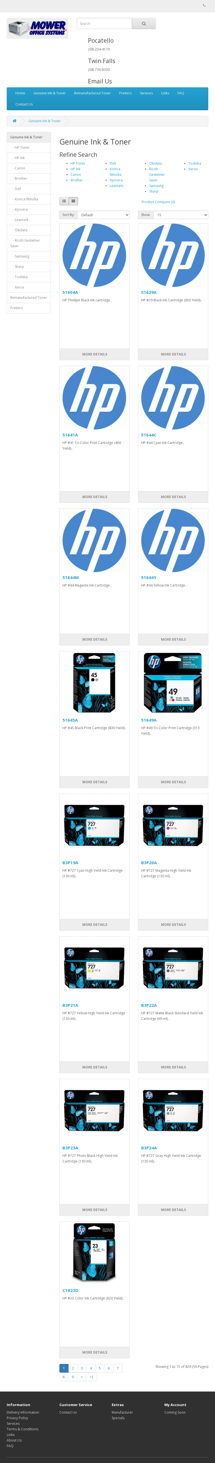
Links (165, 93)
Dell (113, 163)
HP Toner (78, 163)
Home (20, 93)
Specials (118, 1418)
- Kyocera (19, 209)
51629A (148, 292)
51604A (70, 292)
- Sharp (17, 266)
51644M (70, 577)
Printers (125, 93)
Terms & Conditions (22, 1429)
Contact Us (24, 104)
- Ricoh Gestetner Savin (25, 243)
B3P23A (70, 1147)
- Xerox (17, 287)
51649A (148, 720)
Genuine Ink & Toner (50, 93)
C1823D (70, 1290)
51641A (70, 435)
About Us (14, 1440)
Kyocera (116, 180)
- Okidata (18, 230)
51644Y (148, 577)
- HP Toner (20, 147)
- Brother (18, 178)
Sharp (153, 191)
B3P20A (149, 862)
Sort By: (68, 214)
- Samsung (19, 256)
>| (92, 1377)
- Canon (17, 168)
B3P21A (70, 1005)
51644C (148, 435)
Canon (76, 174)
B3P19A (70, 862)
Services (146, 93)
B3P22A (149, 1005)
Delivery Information (23, 1412)
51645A (70, 720)
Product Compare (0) (158, 202)
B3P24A (149, 1147)
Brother (77, 180)
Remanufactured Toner (92, 93)
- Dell (15, 188)
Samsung (156, 185)
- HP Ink (17, 157)
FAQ (180, 93)
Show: (145, 214)
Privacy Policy (17, 1418)
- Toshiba (19, 277)
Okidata (155, 163)
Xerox (193, 169)
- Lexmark (19, 219)
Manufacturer (122, 1412)
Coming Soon (175, 1412)
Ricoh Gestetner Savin (157, 174)
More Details (94, 354)
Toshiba (194, 163)
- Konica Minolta (24, 199)
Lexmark (116, 185)
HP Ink (75, 169)
